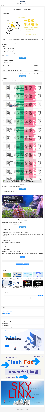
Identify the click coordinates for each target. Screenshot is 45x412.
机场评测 (2, 5)
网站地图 (27, 409)
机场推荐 (17, 3)
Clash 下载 (21, 3)
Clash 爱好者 (22, 1)
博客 (27, 3)
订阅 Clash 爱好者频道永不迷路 (7, 311)
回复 (9, 301)
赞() (28, 11)
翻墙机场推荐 (8, 55)
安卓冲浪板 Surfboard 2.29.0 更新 (6, 323)
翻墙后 (25, 3)
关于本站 (25, 409)
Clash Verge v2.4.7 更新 (5, 325)
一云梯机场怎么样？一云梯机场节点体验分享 (22, 9)
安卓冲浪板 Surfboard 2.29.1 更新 (6, 321)
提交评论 (40, 295)
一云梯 (17, 264)
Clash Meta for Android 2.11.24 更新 (7, 327)
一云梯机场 (21, 264)
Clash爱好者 (18, 254)
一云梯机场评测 (26, 264)
